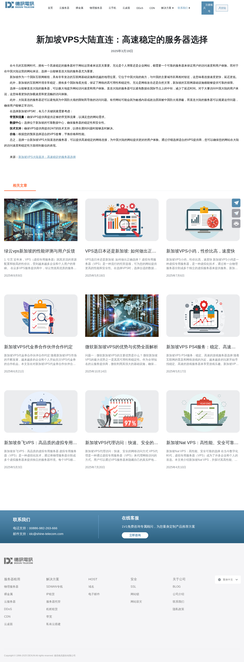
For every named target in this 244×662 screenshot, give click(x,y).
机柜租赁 (52, 609)
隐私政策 (178, 609)
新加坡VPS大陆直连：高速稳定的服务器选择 (47, 156)
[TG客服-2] (236, 213)
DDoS (139, 8)
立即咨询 (135, 535)
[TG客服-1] (236, 203)
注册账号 (209, 8)
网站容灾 (136, 601)
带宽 (49, 616)
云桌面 (126, 7)
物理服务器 (96, 7)
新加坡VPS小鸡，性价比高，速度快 (200, 251)
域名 (91, 586)
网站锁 (135, 594)
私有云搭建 (53, 624)
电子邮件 (94, 594)
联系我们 (178, 601)
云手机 (112, 7)
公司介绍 (178, 594)
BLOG (177, 586)
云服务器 (64, 7)
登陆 (223, 8)
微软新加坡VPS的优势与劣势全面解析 (121, 346)
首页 (50, 7)
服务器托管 (53, 601)
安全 (134, 579)
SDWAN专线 (54, 586)
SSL (133, 586)
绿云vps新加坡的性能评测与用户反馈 (39, 251)
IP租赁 (50, 594)
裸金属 (79, 7)
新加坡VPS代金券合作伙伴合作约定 (38, 346)
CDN (152, 8)
